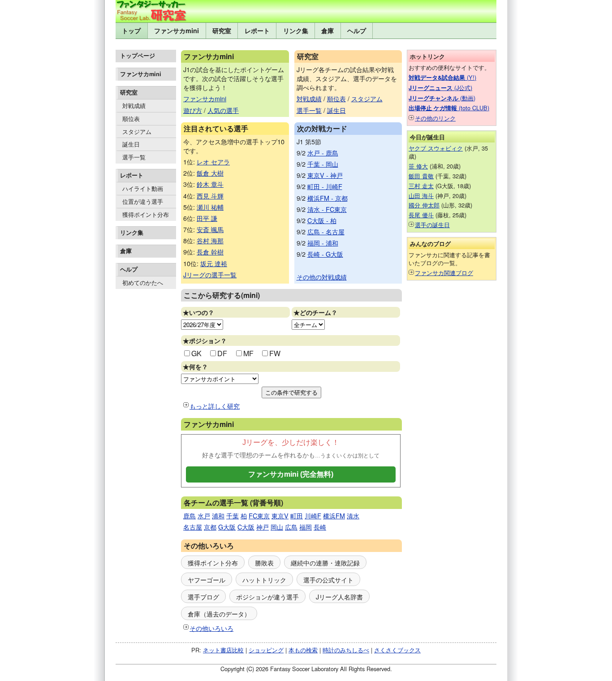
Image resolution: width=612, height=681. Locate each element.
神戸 (262, 526)
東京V (280, 515)
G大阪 (227, 526)
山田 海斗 (421, 195)
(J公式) (440, 87)
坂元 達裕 (213, 263)
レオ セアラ (213, 161)
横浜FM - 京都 (327, 198)
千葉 (232, 515)
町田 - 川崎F (324, 186)
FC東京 (259, 515)
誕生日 (131, 144)
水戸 (204, 515)
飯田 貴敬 (421, 176)
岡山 (277, 526)
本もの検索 (303, 650)
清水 (353, 515)
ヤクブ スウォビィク (436, 148)
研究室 (221, 30)
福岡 (305, 526)
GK (196, 353)
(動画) (442, 98)
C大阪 (245, 526)
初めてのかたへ (142, 282)
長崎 (320, 526)
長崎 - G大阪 (325, 254)
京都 (210, 526)
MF (248, 353)
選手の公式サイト (328, 579)
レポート (257, 30)
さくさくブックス (397, 650)
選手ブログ (203, 596)
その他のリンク (435, 118)
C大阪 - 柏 (321, 220)
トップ (131, 30)
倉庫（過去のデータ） (219, 613)
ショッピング (266, 650)
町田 (296, 515)
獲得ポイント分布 (145, 214)
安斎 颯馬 (210, 229)
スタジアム (136, 131)
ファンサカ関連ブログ (444, 272)
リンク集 (295, 30)
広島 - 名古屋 (326, 231)
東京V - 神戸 (325, 175)
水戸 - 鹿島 (322, 152)
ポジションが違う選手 (267, 596)
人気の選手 (223, 110)
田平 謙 (207, 218)
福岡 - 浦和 (322, 242)
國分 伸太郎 (424, 205)
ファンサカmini (176, 30)
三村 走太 (421, 185)
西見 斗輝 (210, 195)
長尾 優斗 (421, 215)
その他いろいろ (211, 628)
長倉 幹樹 (210, 251)
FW (274, 353)
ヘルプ (356, 30)
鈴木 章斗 (210, 184)
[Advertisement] (146, 430)
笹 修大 (418, 166)
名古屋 (192, 526)
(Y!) (442, 77)
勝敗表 (264, 562)
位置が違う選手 (142, 201)
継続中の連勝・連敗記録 (325, 562)
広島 (291, 526)
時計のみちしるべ (346, 650)
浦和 (218, 515)
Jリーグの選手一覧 (210, 274)
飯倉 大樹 (210, 172)
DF (222, 353)
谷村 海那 (210, 240)
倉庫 (327, 30)
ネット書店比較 (223, 650)
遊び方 (192, 110)
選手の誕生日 (432, 224)
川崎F (313, 515)
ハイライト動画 (142, 188)
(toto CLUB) (449, 107)
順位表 (131, 118)
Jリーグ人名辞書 (339, 596)
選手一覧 (134, 157)
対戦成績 (134, 105)
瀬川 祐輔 (210, 206)
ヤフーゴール (206, 579)
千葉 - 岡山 (322, 163)
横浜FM (334, 515)
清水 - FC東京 (327, 209)
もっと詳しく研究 (215, 405)
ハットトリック (264, 579)
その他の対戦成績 (322, 276)
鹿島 (189, 515)
